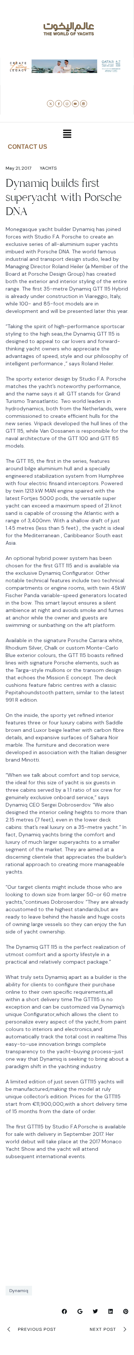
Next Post (103, 1329)
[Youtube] (75, 103)
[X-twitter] (50, 103)
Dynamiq (18, 1291)
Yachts (48, 168)
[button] (44, 81)
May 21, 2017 (18, 168)
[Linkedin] (83, 103)
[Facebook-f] (58, 103)
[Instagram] (66, 103)
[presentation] (11, 80)
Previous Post (37, 1329)
